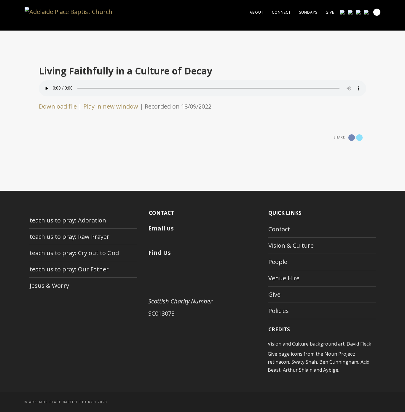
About (257, 12)
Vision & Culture (291, 245)
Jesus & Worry (49, 285)
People (277, 262)
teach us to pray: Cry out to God (74, 253)
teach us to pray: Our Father (69, 269)
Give (330, 12)
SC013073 (161, 313)
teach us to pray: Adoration (68, 220)
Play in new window (110, 106)
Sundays (308, 12)
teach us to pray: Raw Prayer (69, 237)
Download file (58, 106)
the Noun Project (335, 354)
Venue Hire (283, 278)
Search (376, 12)
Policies (278, 311)
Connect (281, 12)
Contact (279, 229)
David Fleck (359, 344)
